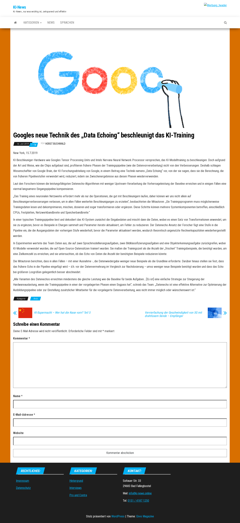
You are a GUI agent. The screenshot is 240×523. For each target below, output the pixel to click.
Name (17, 396)
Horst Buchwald (55, 143)
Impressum (22, 481)
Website (18, 433)
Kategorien (31, 22)
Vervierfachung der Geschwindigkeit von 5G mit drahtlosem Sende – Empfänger (173, 314)
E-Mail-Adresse (24, 414)
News (51, 22)
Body (35, 298)
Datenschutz (23, 488)
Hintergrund (76, 481)
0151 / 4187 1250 (138, 500)
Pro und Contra (78, 495)
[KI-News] (15, 22)
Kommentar (21, 338)
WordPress (117, 516)
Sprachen (67, 22)
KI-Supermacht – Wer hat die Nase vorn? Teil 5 (62, 312)
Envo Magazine (145, 516)
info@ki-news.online (140, 493)
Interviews (75, 488)
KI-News (19, 7)
